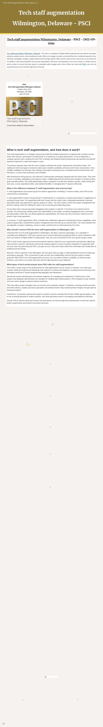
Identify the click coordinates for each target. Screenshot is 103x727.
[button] (3, 723)
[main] (51, 17)
